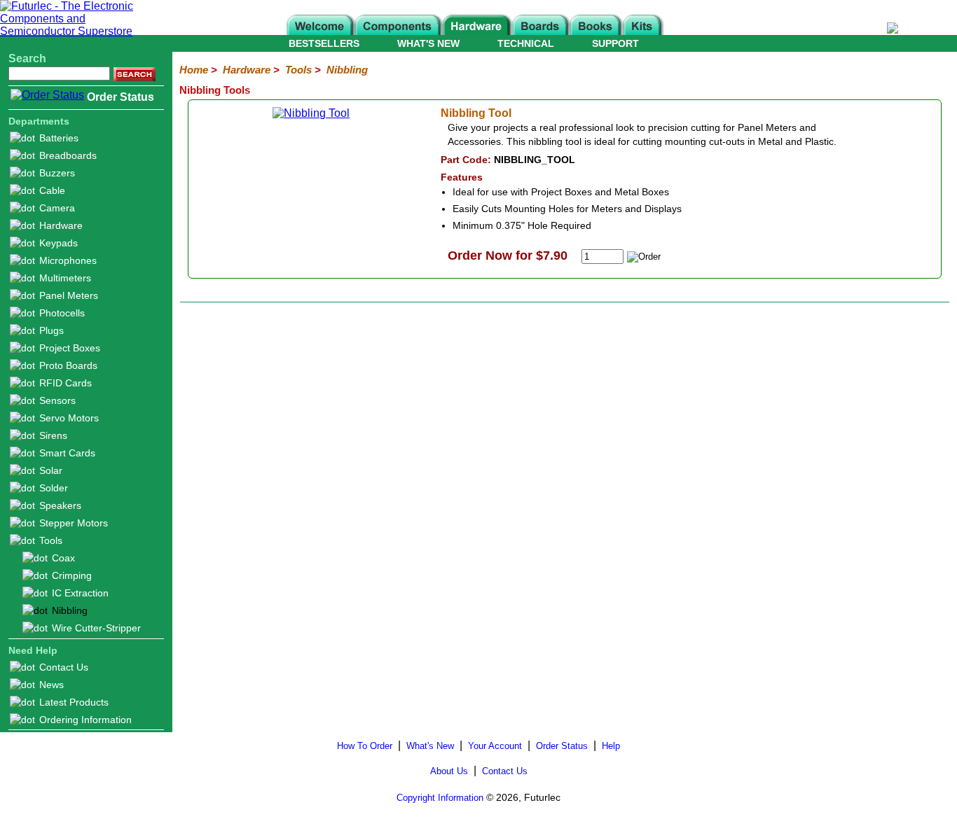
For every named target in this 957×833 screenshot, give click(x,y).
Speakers (60, 505)
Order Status (120, 97)
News (51, 684)
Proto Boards (68, 365)
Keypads (58, 242)
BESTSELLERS (324, 43)
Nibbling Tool (476, 113)
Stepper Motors (73, 522)
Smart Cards (67, 452)
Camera (57, 208)
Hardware (61, 225)
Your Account (495, 746)
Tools (50, 540)
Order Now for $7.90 (507, 255)
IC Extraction (80, 592)
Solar (50, 470)
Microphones (68, 260)
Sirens (53, 435)
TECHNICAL (525, 43)
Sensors (57, 400)
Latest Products (74, 702)
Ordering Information (85, 719)
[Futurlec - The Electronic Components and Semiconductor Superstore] (73, 31)
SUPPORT (615, 43)
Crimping (72, 575)
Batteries (58, 138)
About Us (449, 771)
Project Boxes (69, 348)
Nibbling (70, 610)
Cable (52, 190)
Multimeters (65, 278)
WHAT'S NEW (428, 43)
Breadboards (68, 155)
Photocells (62, 312)
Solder (53, 487)
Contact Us (63, 667)
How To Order (364, 746)
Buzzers (57, 172)
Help (611, 746)
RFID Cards (65, 382)
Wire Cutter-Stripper (96, 628)
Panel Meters (68, 295)
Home (193, 70)
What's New (430, 746)
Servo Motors (69, 418)
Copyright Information (440, 797)
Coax (63, 558)
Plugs (51, 330)
